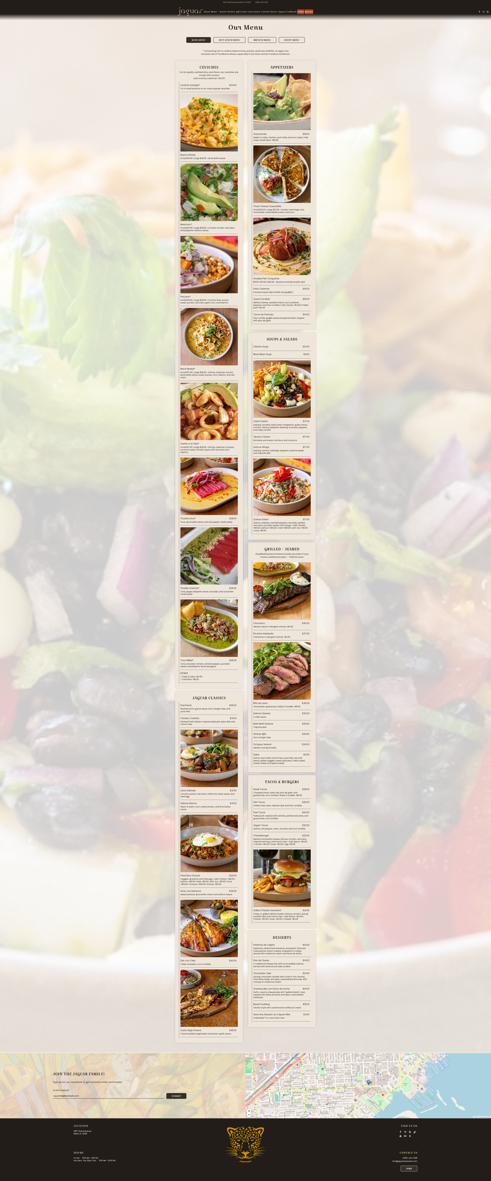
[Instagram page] (484, 12)
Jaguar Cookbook (287, 11)
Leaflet (476, 1117)
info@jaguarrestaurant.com (404, 1161)
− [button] (249, 1114)
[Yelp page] (410, 1136)
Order (301, 11)
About (207, 11)
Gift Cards (241, 11)
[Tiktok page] (415, 1132)
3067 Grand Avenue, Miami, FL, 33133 (237, 2)
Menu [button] (214, 11)
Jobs (409, 1168)
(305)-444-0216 (261, 2)
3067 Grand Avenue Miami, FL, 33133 (82, 1132)
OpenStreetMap (485, 1117)
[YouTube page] (400, 1136)
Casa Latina (254, 11)
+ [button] (249, 1111)
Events (223, 11)
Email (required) (61, 1090)
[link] (190, 11)
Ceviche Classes (269, 11)
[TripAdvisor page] (405, 1136)
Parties (231, 11)
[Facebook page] (479, 12)
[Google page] (488, 12)
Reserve (309, 11)
